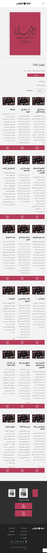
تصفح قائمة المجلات (23, 513)
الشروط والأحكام (23, 535)
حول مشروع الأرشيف (23, 506)
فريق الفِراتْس (24, 528)
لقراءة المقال (37, 147)
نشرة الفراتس (12, 531)
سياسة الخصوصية (11, 535)
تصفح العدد (35, 75)
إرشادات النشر (24, 531)
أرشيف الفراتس (12, 528)
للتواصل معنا (24, 538)
